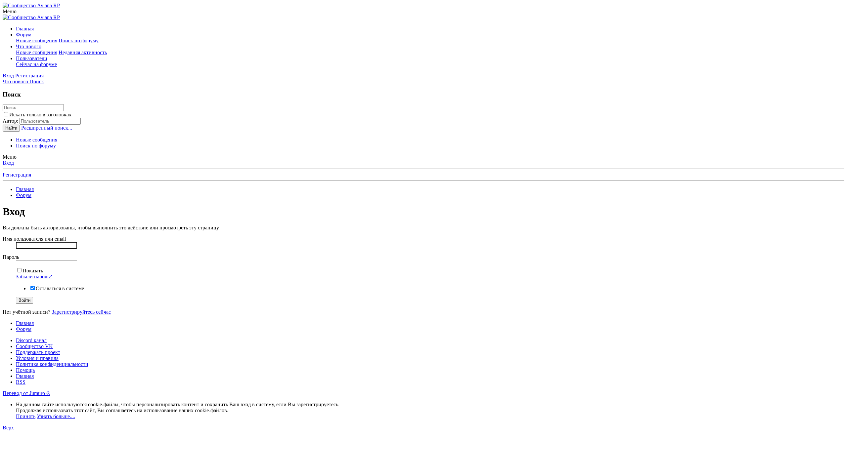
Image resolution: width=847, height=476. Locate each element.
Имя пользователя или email (34, 239)
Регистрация (17, 175)
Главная (25, 28)
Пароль (11, 257)
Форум (23, 34)
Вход (8, 163)
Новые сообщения (36, 40)
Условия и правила (37, 358)
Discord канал (31, 340)
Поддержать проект (38, 352)
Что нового (28, 46)
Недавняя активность (83, 52)
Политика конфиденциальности (52, 364)
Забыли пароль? (34, 276)
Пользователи (31, 58)
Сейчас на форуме (36, 64)
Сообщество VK (34, 346)
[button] (10, 11)
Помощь (25, 370)
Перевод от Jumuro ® (26, 393)
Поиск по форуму (79, 40)
